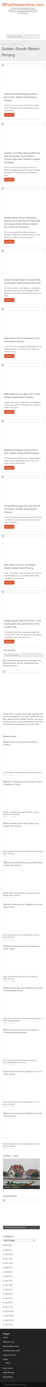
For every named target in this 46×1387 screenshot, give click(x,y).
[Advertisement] (24, 25)
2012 (9, 1303)
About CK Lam (8, 1342)
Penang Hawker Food (11, 1351)
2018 (9, 1276)
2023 (9, 1254)
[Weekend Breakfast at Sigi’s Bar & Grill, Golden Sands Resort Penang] (23, 432)
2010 (9, 1311)
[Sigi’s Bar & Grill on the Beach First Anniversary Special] (23, 321)
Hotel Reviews (8, 1372)
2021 (9, 1263)
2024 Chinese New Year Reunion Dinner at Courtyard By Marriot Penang (20, 1061)
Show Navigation (41, 4)
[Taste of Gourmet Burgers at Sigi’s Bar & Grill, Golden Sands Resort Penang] (23, 77)
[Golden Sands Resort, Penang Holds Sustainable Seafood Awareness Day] (23, 262)
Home (5, 1337)
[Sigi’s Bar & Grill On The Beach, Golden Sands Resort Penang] (23, 547)
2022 (9, 1259)
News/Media (8, 1377)
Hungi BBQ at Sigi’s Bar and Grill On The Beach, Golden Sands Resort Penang (22, 509)
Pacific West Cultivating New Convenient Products (22, 772)
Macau (8, 1363)
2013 (9, 1298)
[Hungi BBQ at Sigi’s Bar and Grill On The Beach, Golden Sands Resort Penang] (23, 488)
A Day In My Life (9, 1355)
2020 (9, 1267)
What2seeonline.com (23, 4)
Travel (5, 1359)
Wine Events (8, 1368)
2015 (9, 1289)
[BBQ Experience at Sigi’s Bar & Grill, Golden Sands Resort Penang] (23, 377)
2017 (9, 1281)
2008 (9, 1320)
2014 (9, 1294)
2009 (9, 1316)
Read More (9, 115)
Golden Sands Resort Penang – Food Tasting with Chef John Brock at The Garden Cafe (22, 623)
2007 (9, 1325)
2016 (9, 1285)
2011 (9, 1307)
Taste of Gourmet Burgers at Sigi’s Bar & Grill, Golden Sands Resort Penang (21, 97)
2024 (9, 1250)
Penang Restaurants (11, 1346)
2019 (9, 1272)
